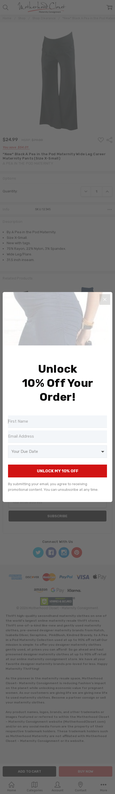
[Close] (104, 299)
